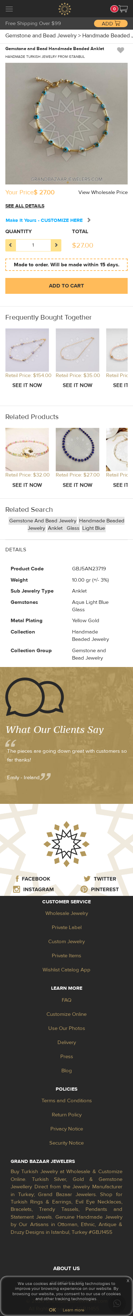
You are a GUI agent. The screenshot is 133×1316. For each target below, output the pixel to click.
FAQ (66, 1000)
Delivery (66, 1042)
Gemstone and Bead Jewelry (42, 520)
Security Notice (66, 1143)
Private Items (66, 955)
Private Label (67, 927)
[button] (123, 9)
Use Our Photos (66, 1028)
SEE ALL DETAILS (24, 206)
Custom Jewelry (66, 941)
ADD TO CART (66, 286)
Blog (66, 1070)
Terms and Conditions (66, 1100)
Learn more (73, 1310)
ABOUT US (66, 1268)
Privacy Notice (66, 1129)
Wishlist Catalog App (66, 969)
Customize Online (66, 1014)
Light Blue (93, 528)
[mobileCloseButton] (9, 9)
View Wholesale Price (103, 192)
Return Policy (67, 1114)
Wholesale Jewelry (66, 913)
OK (52, 1310)
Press (66, 1056)
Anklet (56, 528)
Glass (73, 528)
